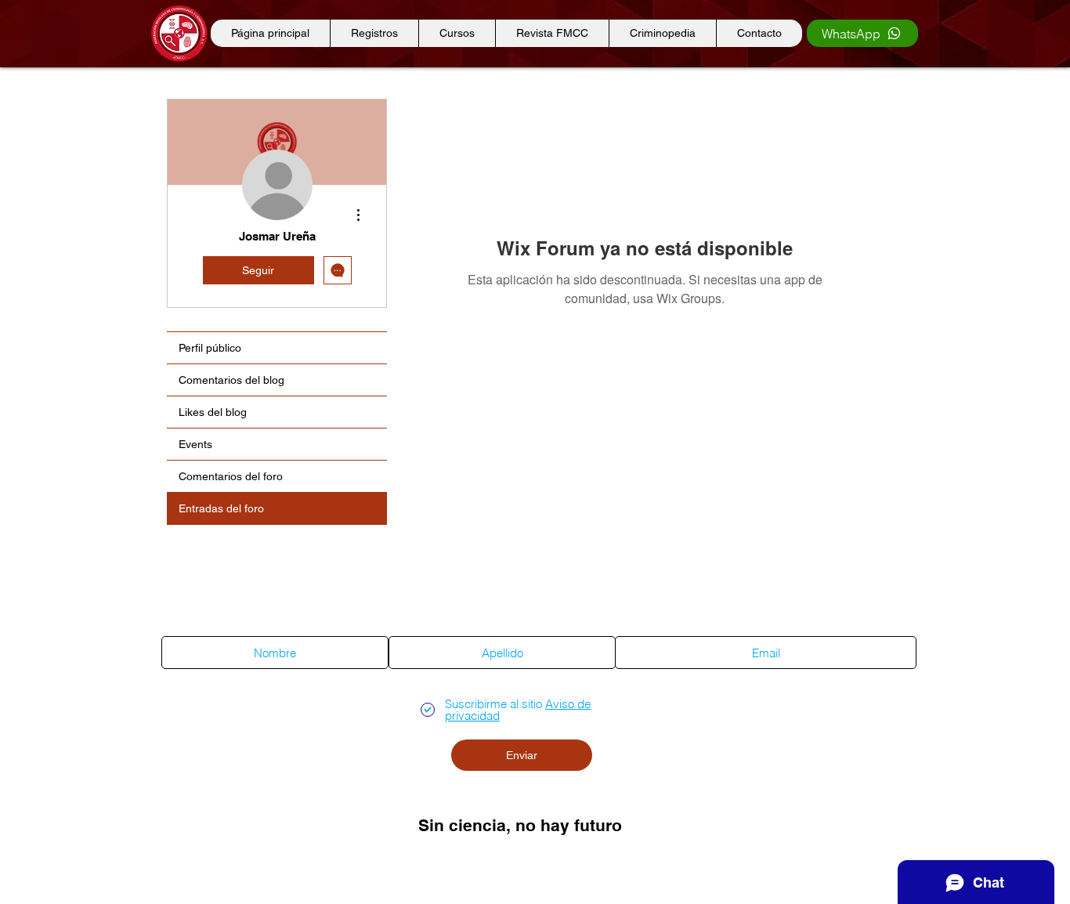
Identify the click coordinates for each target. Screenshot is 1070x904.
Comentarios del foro (231, 476)
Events (195, 444)
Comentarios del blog (231, 380)
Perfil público (210, 348)
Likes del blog (213, 412)
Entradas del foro (221, 508)
